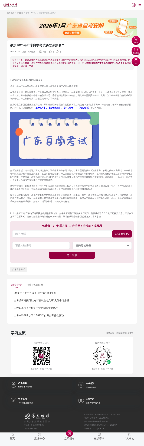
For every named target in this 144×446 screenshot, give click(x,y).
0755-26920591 (112, 425)
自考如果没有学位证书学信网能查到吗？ (36, 307)
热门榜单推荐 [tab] (35, 285)
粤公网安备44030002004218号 (107, 414)
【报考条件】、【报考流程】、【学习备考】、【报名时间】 (61, 108)
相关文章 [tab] (16, 285)
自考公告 (20, 13)
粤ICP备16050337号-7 (100, 418)
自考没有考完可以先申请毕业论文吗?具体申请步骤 (41, 300)
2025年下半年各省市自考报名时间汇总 (35, 292)
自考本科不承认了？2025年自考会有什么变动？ (40, 315)
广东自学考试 (18, 269)
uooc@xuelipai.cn (100, 428)
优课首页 (10, 13)
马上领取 (72, 255)
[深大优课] (9, 5)
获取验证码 (122, 233)
